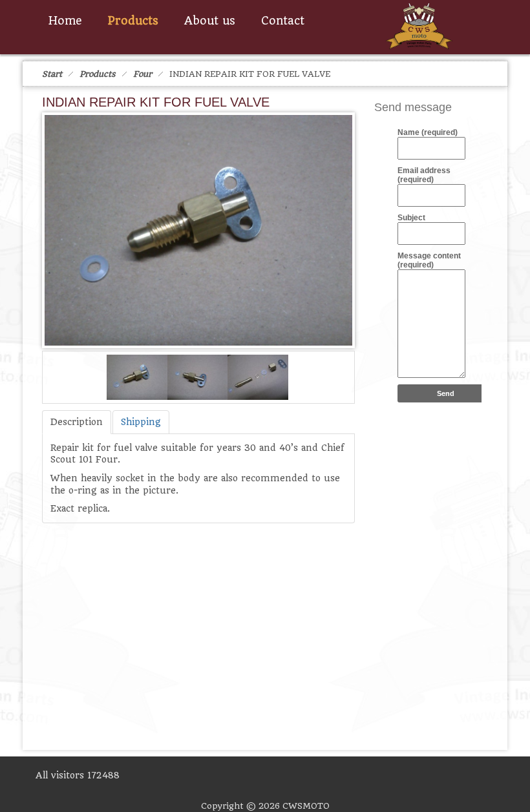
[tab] (76, 422)
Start (52, 74)
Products (98, 74)
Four (142, 74)
